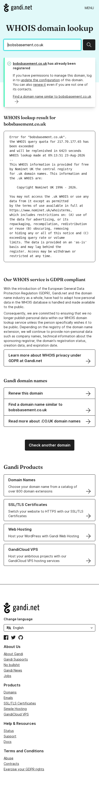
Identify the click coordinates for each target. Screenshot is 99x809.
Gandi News (13, 670)
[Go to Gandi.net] (18, 8)
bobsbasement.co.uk (30, 63)
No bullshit (12, 665)
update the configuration (40, 80)
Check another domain (49, 445)
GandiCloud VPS (16, 714)
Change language (18, 619)
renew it (39, 84)
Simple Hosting (15, 709)
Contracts (11, 764)
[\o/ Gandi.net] (49, 608)
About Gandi (13, 654)
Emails (8, 698)
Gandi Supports (16, 659)
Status (9, 731)
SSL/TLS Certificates (20, 703)
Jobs (7, 676)
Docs (8, 742)
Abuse (8, 758)
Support (10, 736)
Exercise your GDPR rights (24, 769)
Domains (10, 692)
